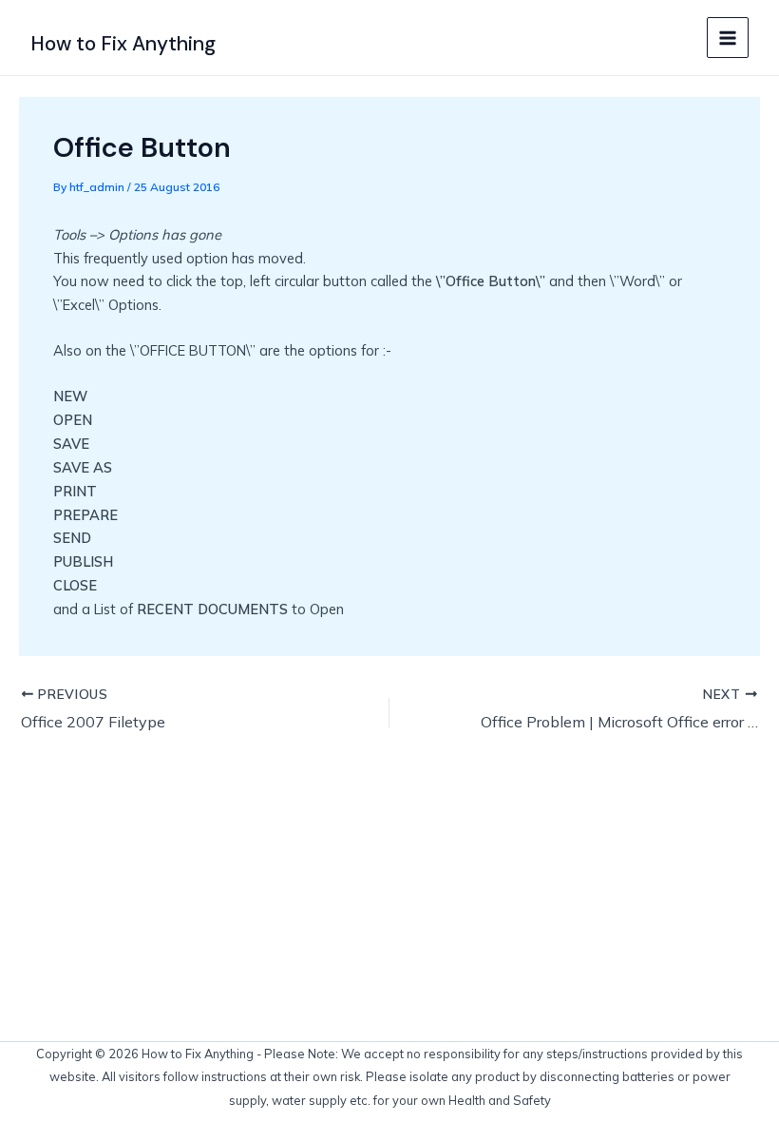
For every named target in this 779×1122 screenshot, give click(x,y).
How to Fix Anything (123, 43)
